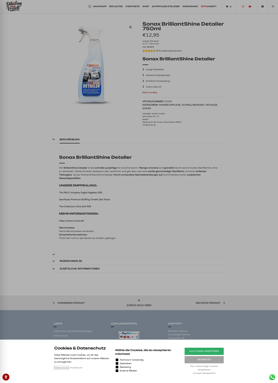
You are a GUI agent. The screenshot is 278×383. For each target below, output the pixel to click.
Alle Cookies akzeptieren (204, 351)
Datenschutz (61, 367)
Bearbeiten (204, 359)
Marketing (125, 367)
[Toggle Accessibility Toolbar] (6, 377)
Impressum (76, 367)
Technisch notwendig (131, 359)
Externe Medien (128, 370)
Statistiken (125, 363)
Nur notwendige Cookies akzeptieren (204, 368)
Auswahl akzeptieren (204, 373)
